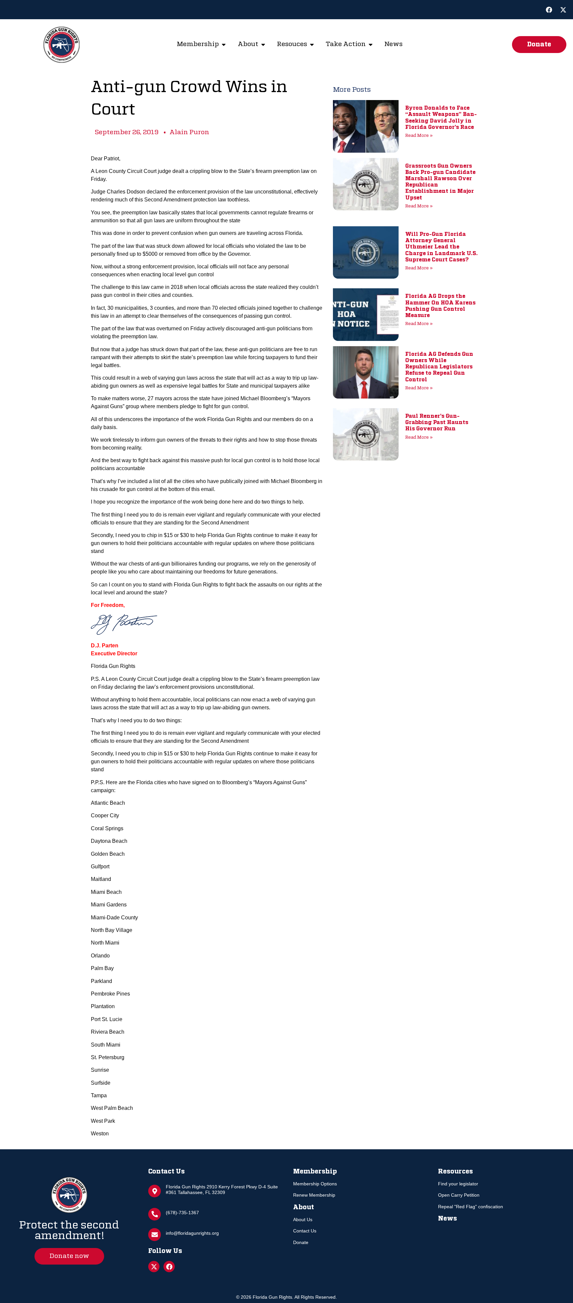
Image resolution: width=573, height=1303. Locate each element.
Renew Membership (314, 1195)
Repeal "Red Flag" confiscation (470, 1206)
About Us (302, 1219)
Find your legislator (458, 1183)
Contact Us (304, 1230)
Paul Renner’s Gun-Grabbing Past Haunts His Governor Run (436, 423)
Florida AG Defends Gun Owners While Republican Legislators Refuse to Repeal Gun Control (439, 367)
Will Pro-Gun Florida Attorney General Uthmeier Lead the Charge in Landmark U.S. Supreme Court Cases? (441, 247)
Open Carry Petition (458, 1195)
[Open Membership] (224, 44)
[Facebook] (548, 9)
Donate (300, 1242)
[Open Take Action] (370, 44)
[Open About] (263, 44)
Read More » (419, 136)
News (447, 1219)
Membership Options (315, 1183)
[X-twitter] (563, 9)
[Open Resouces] (312, 44)
